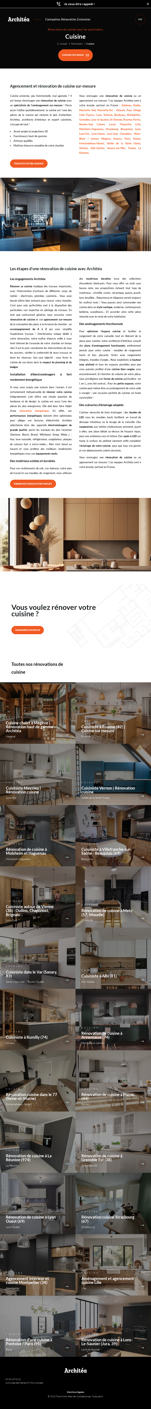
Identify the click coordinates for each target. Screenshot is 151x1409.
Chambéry (126, 133)
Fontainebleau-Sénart (91, 143)
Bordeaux (119, 114)
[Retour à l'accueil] (18, 19)
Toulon (132, 148)
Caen (99, 114)
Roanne (127, 119)
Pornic (136, 119)
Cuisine (90, 44)
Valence (107, 114)
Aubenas (126, 105)
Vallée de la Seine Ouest (124, 143)
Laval (112, 124)
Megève (105, 138)
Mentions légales (75, 1392)
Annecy (117, 138)
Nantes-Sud (86, 124)
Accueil (63, 44)
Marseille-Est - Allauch (111, 110)
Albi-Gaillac (97, 148)
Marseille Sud (87, 110)
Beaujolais (127, 129)
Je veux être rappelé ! (79, 4)
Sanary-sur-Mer (116, 148)
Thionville (125, 124)
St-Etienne (116, 119)
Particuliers (77, 44)
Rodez (136, 105)
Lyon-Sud (112, 133)
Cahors (101, 124)
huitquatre (97, 1396)
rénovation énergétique (34, 410)
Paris (127, 138)
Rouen (136, 138)
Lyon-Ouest (98, 133)
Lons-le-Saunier (100, 119)
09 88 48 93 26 (13, 1379)
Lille (137, 124)
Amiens (83, 148)
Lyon (137, 129)
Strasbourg (112, 129)
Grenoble (84, 119)
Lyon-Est (84, 133)
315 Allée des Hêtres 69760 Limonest (24, 1382)
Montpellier (133, 114)
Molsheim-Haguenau (91, 129)
